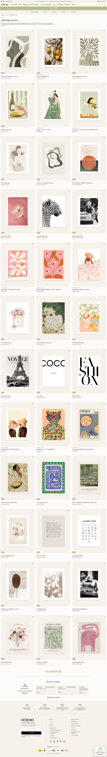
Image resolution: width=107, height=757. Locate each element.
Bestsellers (14, 4)
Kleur (45, 12)
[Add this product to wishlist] (33, 30)
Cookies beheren (74, 735)
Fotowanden (60, 4)
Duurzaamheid (53, 728)
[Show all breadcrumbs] (2, 15)
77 (58, 671)
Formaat (54, 12)
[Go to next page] (60, 671)
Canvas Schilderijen (34, 4)
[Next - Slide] (89, 690)
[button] (100, 751)
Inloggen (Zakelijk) (53, 737)
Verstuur (31, 733)
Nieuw (20, 4)
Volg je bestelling (74, 723)
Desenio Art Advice (75, 719)
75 (53, 671)
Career (51, 725)
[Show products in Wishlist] (102, 4)
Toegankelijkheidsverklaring (55, 730)
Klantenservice (74, 721)
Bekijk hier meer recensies (53, 697)
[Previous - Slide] (34, 690)
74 (51, 671)
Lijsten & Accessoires (45, 4)
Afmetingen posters (14, 15)
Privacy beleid (26, 735)
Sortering (73, 12)
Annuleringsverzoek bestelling (75, 733)
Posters (25, 4)
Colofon (51, 723)
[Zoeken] (99, 4)
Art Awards (52, 735)
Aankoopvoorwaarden (75, 725)
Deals (54, 4)
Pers (51, 721)
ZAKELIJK (74, 4)
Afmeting (63, 12)
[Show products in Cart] (104, 4)
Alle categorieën (34, 12)
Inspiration (67, 4)
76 (56, 671)
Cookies (73, 728)
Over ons (52, 719)
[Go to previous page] (46, 671)
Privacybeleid (74, 730)
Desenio (57, 753)
